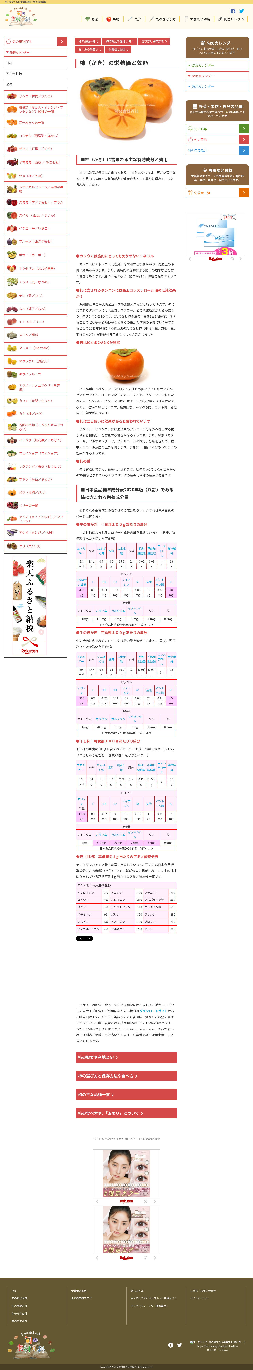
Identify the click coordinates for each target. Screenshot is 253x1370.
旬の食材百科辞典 (125, 1366)
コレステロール (162, 551)
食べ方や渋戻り (88, 49)
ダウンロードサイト (153, 1010)
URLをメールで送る (217, 1349)
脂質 (111, 551)
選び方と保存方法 (153, 41)
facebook (233, 11)
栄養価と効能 (117, 49)
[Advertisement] (126, 215)
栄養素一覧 (202, 192)
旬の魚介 (200, 150)
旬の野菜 (200, 128)
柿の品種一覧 (87, 41)
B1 (104, 582)
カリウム (101, 611)
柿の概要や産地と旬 (118, 41)
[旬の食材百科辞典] (21, 24)
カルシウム (118, 611)
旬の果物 (200, 139)
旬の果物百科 (21, 41)
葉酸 (149, 582)
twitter (241, 11)
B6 (137, 582)
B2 (115, 582)
